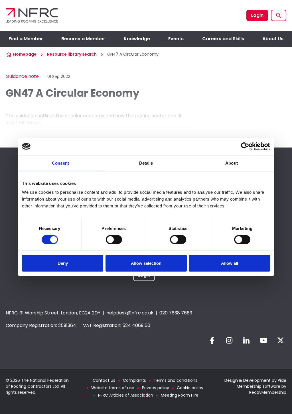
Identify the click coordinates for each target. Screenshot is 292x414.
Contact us (104, 380)
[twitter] (280, 340)
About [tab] (231, 162)
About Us (272, 38)
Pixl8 (282, 380)
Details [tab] (146, 162)
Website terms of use (112, 388)
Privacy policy (155, 388)
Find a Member (26, 38)
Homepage (24, 54)
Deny (63, 263)
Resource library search (72, 54)
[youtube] (263, 340)
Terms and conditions (175, 380)
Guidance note (22, 76)
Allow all (229, 263)
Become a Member (83, 38)
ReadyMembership (267, 392)
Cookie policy (190, 388)
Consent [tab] (60, 162)
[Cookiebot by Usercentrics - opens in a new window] (245, 146)
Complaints (134, 380)
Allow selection (146, 263)
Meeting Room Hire (179, 395)
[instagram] (229, 340)
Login (257, 15)
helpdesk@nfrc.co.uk (129, 313)
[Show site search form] (278, 15)
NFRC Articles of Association (125, 395)
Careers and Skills (223, 38)
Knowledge (137, 38)
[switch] (114, 239)
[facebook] (212, 340)
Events (176, 38)
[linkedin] (246, 340)
